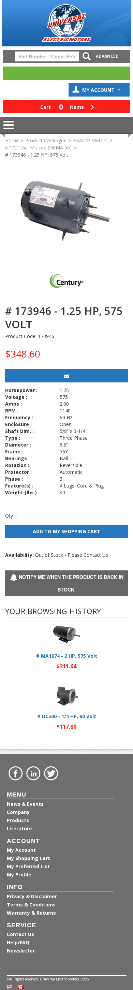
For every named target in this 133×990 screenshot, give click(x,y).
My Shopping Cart (28, 858)
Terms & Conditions (31, 904)
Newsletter (21, 950)
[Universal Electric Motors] (66, 23)
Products (18, 820)
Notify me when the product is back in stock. (70, 583)
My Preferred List (28, 866)
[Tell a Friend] (66, 375)
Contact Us (20, 934)
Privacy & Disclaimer (32, 896)
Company (18, 812)
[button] (66, 106)
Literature (19, 828)
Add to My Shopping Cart (66, 531)
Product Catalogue (45, 140)
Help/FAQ (18, 942)
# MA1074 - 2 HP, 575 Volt (66, 656)
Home (12, 140)
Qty (9, 515)
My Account (99, 90)
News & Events (25, 804)
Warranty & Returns (31, 912)
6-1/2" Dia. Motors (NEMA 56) (38, 147)
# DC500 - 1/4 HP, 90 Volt (66, 716)
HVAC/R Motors (90, 140)
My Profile (19, 874)
